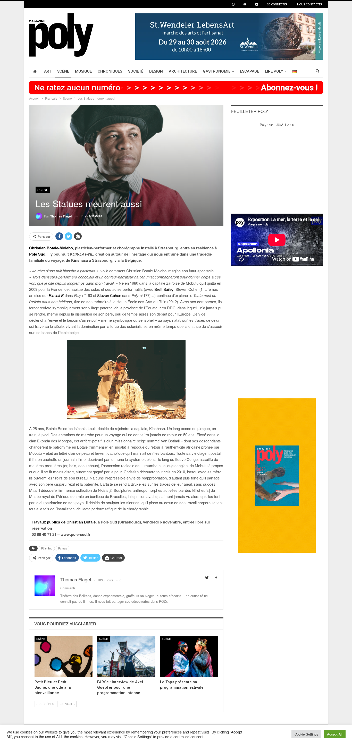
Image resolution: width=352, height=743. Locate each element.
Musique (83, 71)
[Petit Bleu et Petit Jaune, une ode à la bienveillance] (64, 656)
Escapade (249, 71)
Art (47, 71)
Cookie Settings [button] (306, 734)
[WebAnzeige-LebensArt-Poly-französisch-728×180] (229, 35)
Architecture (183, 71)
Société (135, 71)
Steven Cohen (109, 295)
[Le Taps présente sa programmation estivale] (189, 656)
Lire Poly (274, 71)
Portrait (62, 548)
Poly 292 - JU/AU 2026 (277, 124)
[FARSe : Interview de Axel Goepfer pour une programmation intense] (126, 656)
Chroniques (110, 71)
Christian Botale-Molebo (51, 248)
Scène (63, 71)
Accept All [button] (334, 734)
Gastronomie (216, 71)
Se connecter (277, 4)
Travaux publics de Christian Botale (64, 522)
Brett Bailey (163, 289)
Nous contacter (309, 4)
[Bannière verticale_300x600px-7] (277, 475)
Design (156, 71)
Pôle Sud (37, 254)
